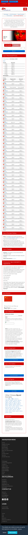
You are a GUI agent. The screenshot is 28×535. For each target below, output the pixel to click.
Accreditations (5, 495)
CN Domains (9, 15)
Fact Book (4, 479)
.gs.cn (5, 125)
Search (14, 51)
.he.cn (5, 143)
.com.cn (6, 90)
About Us (4, 492)
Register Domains (6, 444)
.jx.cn (5, 167)
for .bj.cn (14, 258)
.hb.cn (5, 139)
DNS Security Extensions (7, 486)
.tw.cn (5, 213)
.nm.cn (11, 408)
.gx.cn (5, 129)
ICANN (12, 352)
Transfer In (4, 464)
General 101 (4, 482)
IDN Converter (5, 448)
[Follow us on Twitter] (5, 499)
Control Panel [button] (4, 1)
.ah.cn (5, 104)
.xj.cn (5, 217)
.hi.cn (5, 146)
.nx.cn (5, 185)
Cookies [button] (20, 529)
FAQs (3, 473)
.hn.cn (5, 157)
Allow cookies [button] (12, 532)
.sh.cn (5, 199)
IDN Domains (5, 447)
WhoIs (3, 472)
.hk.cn (5, 150)
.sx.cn (5, 206)
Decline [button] (4, 532)
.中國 (5, 87)
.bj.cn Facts (14, 391)
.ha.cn (5, 136)
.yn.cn (5, 224)
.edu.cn (6, 111)
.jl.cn (5, 160)
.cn (5, 80)
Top (3, 515)
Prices (3, 452)
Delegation (4, 481)
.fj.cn (5, 115)
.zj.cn (5, 227)
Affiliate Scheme (5, 467)
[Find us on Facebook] (3, 499)
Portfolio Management (7, 462)
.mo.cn (5, 178)
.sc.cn (5, 192)
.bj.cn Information (14, 375)
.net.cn (5, 94)
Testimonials (4, 496)
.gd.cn (5, 118)
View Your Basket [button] (13, 1)
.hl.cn (5, 153)
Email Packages (5, 470)
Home (3, 442)
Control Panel (5, 507)
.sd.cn (5, 196)
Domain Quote (5, 453)
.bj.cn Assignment (14, 359)
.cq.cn (5, 108)
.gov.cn (5, 122)
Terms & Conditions (6, 475)
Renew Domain (5, 508)
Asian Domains (21, 14)
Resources (4, 487)
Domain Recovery (6, 456)
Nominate (6, 14)
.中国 (5, 83)
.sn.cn (5, 203)
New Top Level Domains (7, 450)
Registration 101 (5, 484)
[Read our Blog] (7, 499)
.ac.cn (5, 101)
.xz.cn (5, 220)
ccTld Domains (13, 14)
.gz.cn (5, 132)
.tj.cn (5, 210)
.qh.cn (5, 189)
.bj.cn (4, 60)
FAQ (3, 516)
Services (4, 455)
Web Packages (5, 469)
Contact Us (4, 493)
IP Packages (4, 461)
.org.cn (5, 97)
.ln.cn (5, 171)
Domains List (5, 445)
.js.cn (5, 164)
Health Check (5, 465)
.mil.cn (17, 407)
